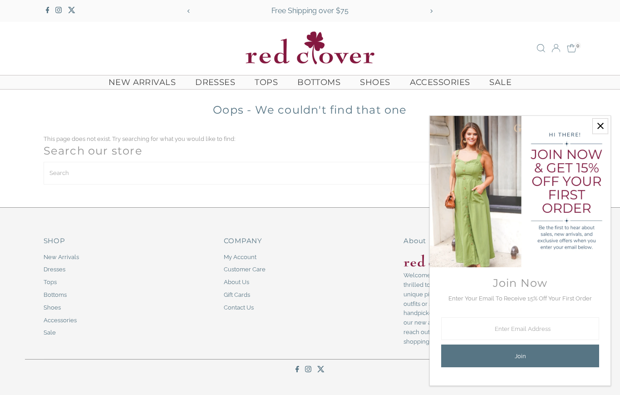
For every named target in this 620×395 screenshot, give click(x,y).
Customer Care (245, 269)
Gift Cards (237, 294)
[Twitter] (72, 11)
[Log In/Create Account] (556, 48)
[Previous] (188, 11)
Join (520, 356)
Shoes (375, 82)
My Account (240, 257)
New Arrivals (142, 82)
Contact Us (239, 307)
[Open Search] (541, 48)
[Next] (431, 11)
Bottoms (318, 82)
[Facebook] (48, 11)
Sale (500, 82)
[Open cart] (571, 48)
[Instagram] (58, 11)
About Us (236, 282)
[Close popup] (600, 126)
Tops (266, 82)
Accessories (440, 82)
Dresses (215, 82)
